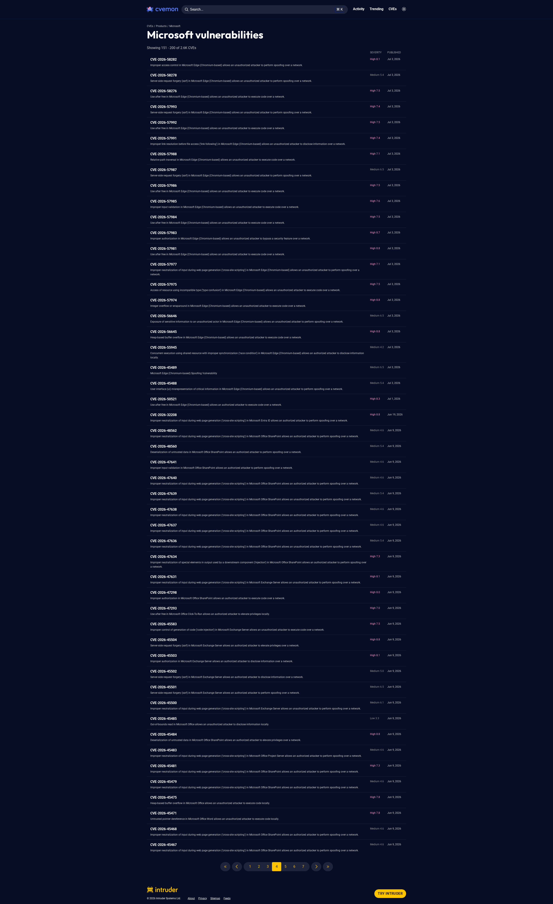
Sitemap (215, 898)
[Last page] (328, 866)
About (191, 898)
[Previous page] (237, 866)
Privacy (202, 898)
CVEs (150, 26)
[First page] (225, 866)
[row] (276, 62)
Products (161, 26)
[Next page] (316, 866)
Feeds (227, 898)
